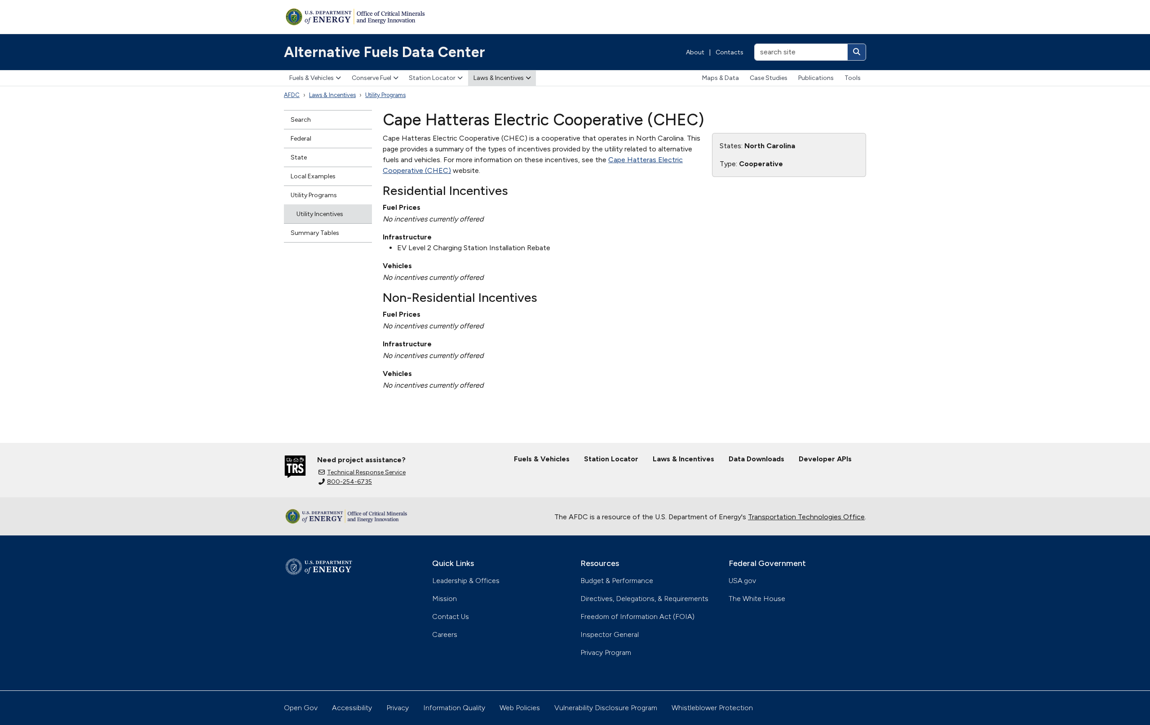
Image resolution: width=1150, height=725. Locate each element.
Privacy (397, 707)
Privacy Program (605, 652)
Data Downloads (756, 459)
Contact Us (450, 616)
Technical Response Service (366, 472)
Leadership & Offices (466, 580)
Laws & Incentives (498, 78)
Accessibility (352, 707)
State (299, 157)
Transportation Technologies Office (806, 517)
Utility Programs (385, 95)
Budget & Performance (616, 580)
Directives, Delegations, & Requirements (644, 598)
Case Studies (768, 78)
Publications (816, 78)
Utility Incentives (319, 214)
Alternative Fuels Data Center (384, 52)
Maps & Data (720, 78)
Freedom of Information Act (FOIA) (637, 616)
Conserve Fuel (371, 78)
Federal (301, 138)
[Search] (856, 52)
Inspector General (609, 634)
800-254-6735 (349, 482)
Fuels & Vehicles (311, 78)
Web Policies (520, 707)
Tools (853, 78)
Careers (444, 634)
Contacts (729, 52)
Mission (444, 598)
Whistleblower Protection (712, 707)
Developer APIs (825, 459)
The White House (757, 598)
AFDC (292, 95)
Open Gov (301, 707)
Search (301, 120)
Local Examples (313, 176)
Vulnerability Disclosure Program (605, 707)
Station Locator (432, 78)
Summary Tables (315, 233)
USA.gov (742, 580)
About (695, 52)
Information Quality (454, 707)
